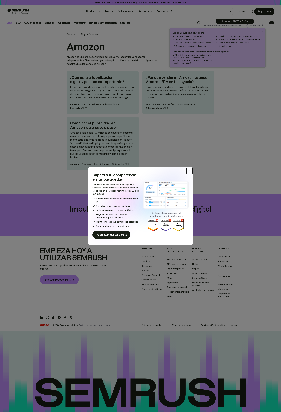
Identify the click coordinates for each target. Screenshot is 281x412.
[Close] (189, 171)
